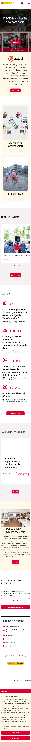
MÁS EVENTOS (15, 413)
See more (6, 42)
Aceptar (15, 733)
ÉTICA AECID (15, 600)
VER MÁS (15, 491)
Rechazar (15, 738)
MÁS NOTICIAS (15, 275)
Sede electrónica (15, 663)
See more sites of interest (15, 655)
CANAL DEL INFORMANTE (15, 607)
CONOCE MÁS (15, 90)
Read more (16, 474)
